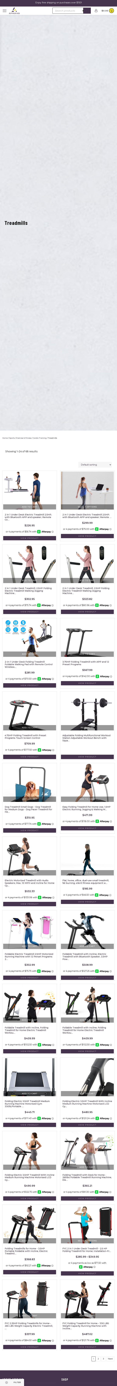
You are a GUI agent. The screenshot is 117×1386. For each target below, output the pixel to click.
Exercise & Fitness (23, 438)
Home (5, 438)
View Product (30, 538)
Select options (87, 507)
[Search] (87, 11)
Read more (87, 727)
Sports (12, 438)
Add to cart (29, 507)
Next (110, 1358)
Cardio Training (39, 438)
